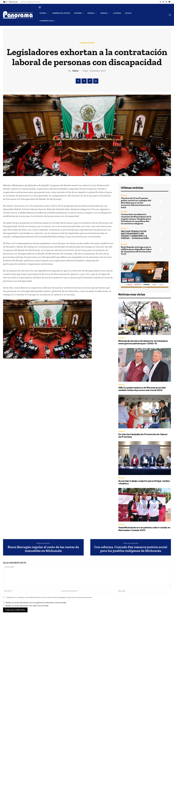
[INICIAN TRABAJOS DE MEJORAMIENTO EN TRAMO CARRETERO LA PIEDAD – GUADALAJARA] (161, 233)
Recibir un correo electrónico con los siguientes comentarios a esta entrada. (36, 603)
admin (75, 71)
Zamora (121, 431)
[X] (166, 1)
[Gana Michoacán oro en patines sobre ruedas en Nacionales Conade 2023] (144, 505)
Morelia (121, 478)
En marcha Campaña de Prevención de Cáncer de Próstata (143, 435)
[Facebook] (160, 1)
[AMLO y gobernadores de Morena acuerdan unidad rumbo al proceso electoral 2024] (144, 365)
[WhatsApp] (95, 81)
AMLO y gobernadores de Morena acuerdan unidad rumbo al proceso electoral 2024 (142, 389)
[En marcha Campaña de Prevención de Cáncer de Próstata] (144, 411)
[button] (170, 15)
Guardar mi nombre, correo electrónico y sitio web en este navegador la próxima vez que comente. (49, 597)
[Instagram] (163, 1)
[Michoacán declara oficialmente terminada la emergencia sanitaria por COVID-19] (144, 318)
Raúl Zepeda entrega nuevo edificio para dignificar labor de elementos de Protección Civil (136, 250)
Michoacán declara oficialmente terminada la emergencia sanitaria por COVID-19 (143, 342)
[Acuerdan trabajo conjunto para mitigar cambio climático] (144, 458)
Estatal (124, 195)
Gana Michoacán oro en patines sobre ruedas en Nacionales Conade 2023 (144, 528)
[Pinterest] (89, 81)
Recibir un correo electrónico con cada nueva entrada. (27, 606)
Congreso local (86, 43)
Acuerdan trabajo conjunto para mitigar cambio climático (144, 482)
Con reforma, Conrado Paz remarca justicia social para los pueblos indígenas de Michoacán (130, 548)
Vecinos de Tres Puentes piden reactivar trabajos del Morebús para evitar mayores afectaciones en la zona (136, 203)
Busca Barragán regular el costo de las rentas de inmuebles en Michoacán (43, 548)
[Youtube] (169, 1)
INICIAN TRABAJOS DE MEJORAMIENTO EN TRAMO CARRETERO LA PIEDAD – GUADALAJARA (135, 234)
